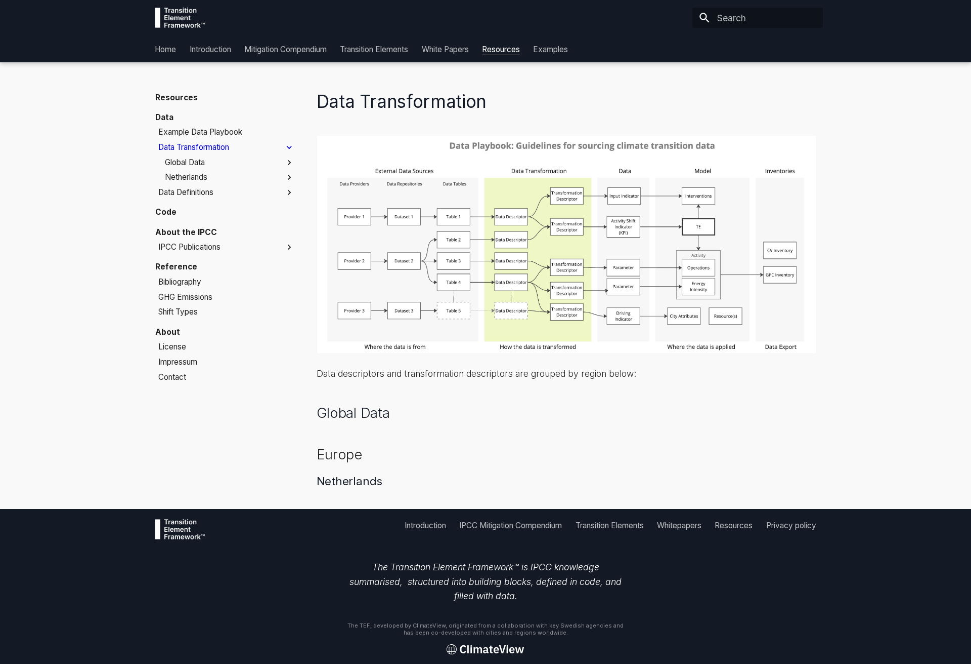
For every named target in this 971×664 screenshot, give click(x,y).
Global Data (353, 412)
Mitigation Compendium (285, 49)
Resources (501, 49)
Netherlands (350, 481)
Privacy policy (791, 525)
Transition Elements (374, 49)
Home (165, 49)
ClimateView (429, 625)
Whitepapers (679, 525)
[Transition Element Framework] (180, 17)
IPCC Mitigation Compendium (510, 525)
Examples (551, 49)
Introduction (210, 49)
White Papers (445, 49)
